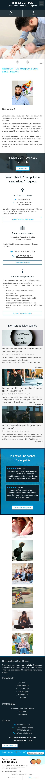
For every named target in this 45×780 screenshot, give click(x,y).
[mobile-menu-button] (41, 3)
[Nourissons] (22, 527)
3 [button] (43, 63)
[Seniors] (22, 643)
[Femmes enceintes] (22, 620)
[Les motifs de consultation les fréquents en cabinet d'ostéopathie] (22, 338)
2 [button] (41, 63)
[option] (22, 38)
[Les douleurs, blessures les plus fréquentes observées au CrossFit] (22, 377)
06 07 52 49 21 (24, 256)
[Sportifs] (22, 597)
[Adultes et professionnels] (22, 573)
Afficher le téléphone (24, 733)
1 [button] (40, 63)
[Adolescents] (22, 550)
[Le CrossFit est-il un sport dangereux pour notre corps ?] (22, 414)
